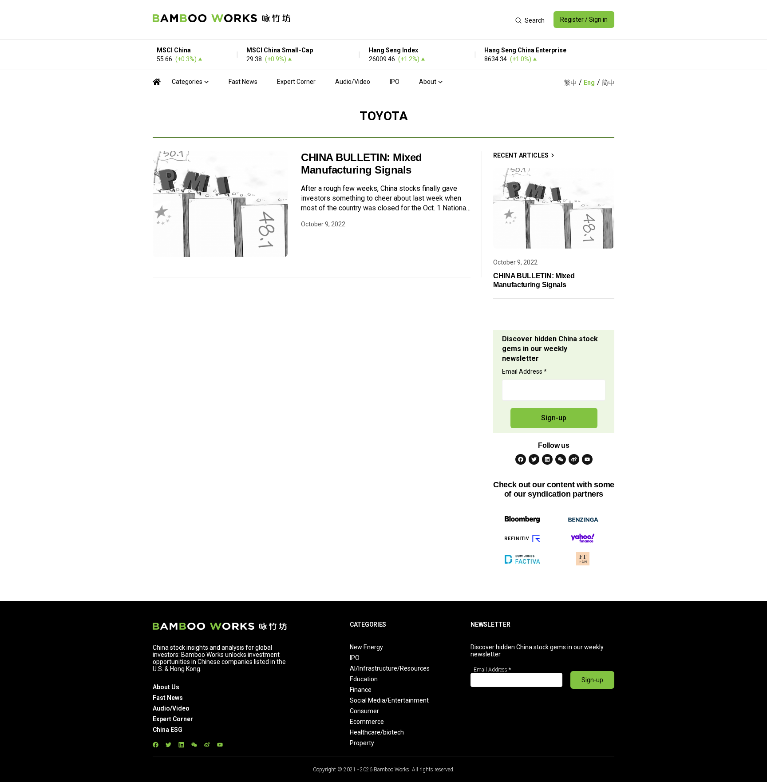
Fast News (243, 81)
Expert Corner (296, 81)
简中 (608, 82)
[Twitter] (534, 459)
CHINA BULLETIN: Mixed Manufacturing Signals (361, 163)
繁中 (570, 82)
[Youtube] (587, 459)
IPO (394, 81)
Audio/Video (352, 81)
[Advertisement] (402, 19)
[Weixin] (560, 459)
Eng (589, 82)
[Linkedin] (547, 459)
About (427, 81)
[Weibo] (574, 459)
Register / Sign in (584, 19)
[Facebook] (520, 459)
